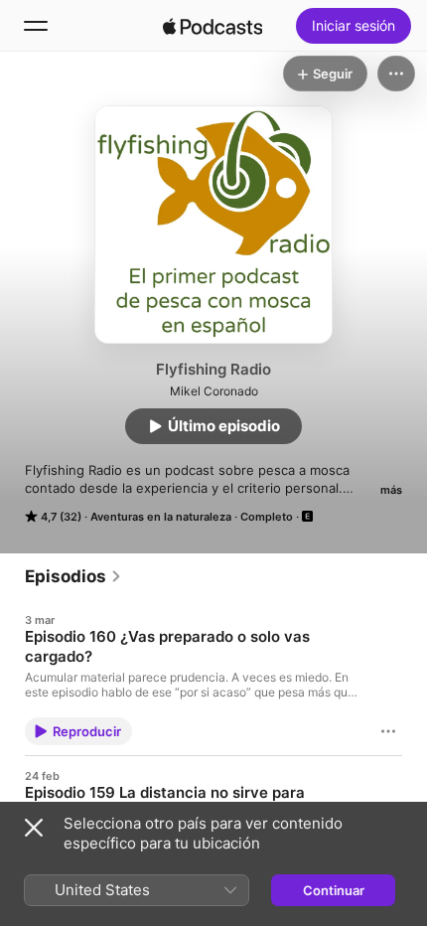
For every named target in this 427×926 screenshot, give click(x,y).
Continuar (333, 890)
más (391, 490)
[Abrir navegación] (36, 26)
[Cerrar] (34, 828)
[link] (73, 576)
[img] (212, 26)
